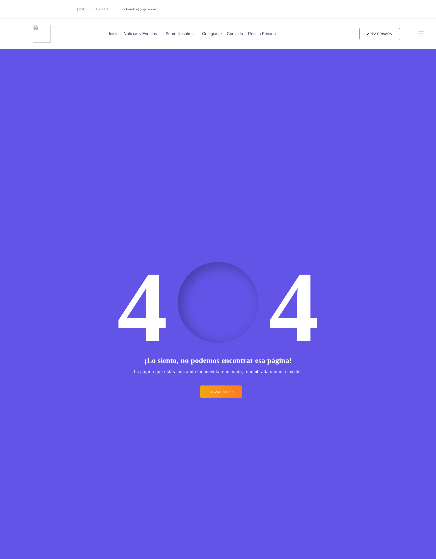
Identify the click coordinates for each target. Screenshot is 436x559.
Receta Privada (262, 34)
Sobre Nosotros (180, 34)
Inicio (114, 34)
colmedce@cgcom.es (139, 9)
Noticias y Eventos (140, 34)
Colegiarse (212, 34)
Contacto (235, 34)
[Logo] (42, 34)
